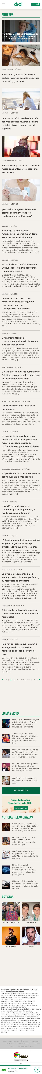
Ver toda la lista (21, 790)
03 (17, 679)
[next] (39, 679)
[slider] (21, 1065)
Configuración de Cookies (25, 1046)
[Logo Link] (18, 4)
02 (11, 679)
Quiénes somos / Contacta (11, 1041)
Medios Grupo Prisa (21, 1060)
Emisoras (26, 1041)
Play (37, 1070)
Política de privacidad (23, 1044)
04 (22, 679)
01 (6, 679)
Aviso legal (35, 1041)
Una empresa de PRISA (21, 1055)
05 (28, 679)
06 (34, 679)
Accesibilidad (9, 1044)
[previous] (2, 679)
